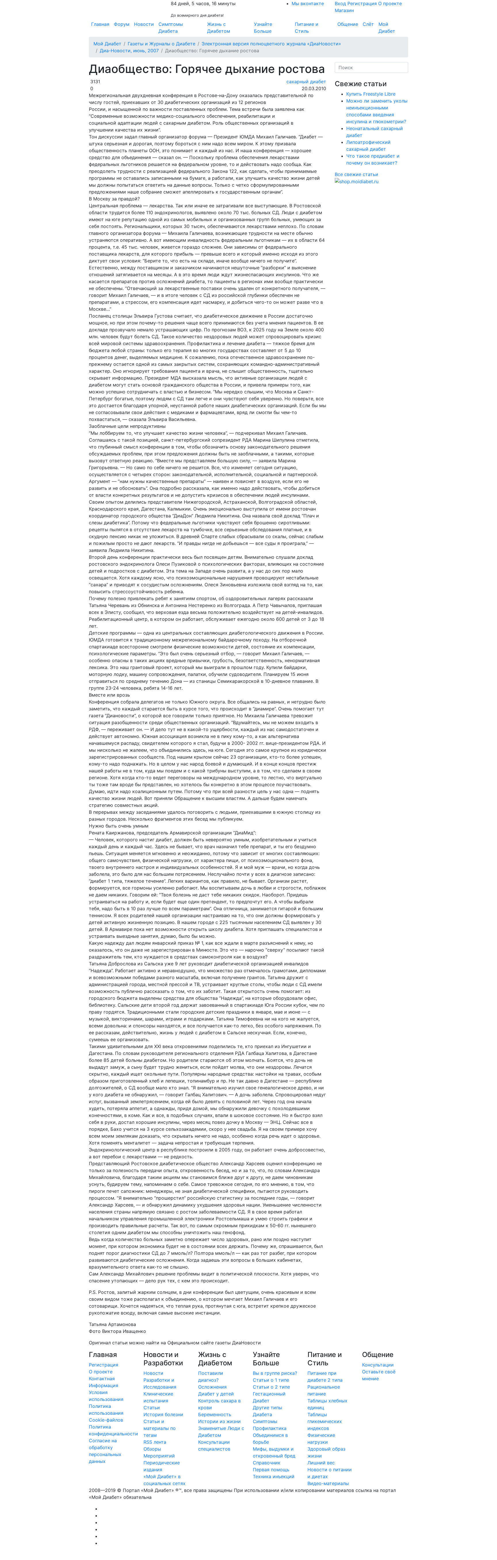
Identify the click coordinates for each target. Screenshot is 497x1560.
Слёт (368, 24)
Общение (347, 24)
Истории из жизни (219, 1421)
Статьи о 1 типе (271, 1380)
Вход (340, 3)
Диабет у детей (216, 1394)
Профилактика (269, 1428)
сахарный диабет (305, 81)
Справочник (266, 1463)
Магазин (344, 10)
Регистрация (362, 3)
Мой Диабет (387, 27)
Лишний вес (321, 1463)
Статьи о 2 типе (271, 1387)
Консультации (378, 1365)
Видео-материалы (328, 1483)
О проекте (390, 3)
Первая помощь (271, 1469)
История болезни (163, 1414)
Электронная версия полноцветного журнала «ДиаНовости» (271, 44)
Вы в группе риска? (275, 1373)
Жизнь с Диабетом (218, 27)
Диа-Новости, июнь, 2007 (129, 50)
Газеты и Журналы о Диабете (161, 44)
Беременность (214, 1414)
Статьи (152, 1407)
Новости (144, 24)
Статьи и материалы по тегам (160, 1428)
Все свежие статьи (356, 174)
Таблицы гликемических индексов (324, 1421)
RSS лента (155, 1442)
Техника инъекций (274, 1476)
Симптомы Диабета (170, 27)
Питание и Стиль (306, 27)
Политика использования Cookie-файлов (106, 1413)
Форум (121, 24)
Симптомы (265, 1421)
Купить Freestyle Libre (370, 94)
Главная (100, 24)
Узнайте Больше (263, 27)
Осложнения (212, 1387)
